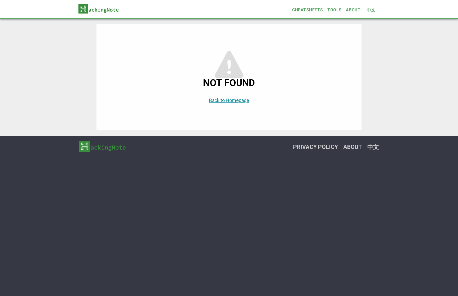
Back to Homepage (229, 100)
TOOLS (334, 9)
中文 (371, 9)
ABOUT (353, 9)
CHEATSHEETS (307, 9)
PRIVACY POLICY (315, 147)
